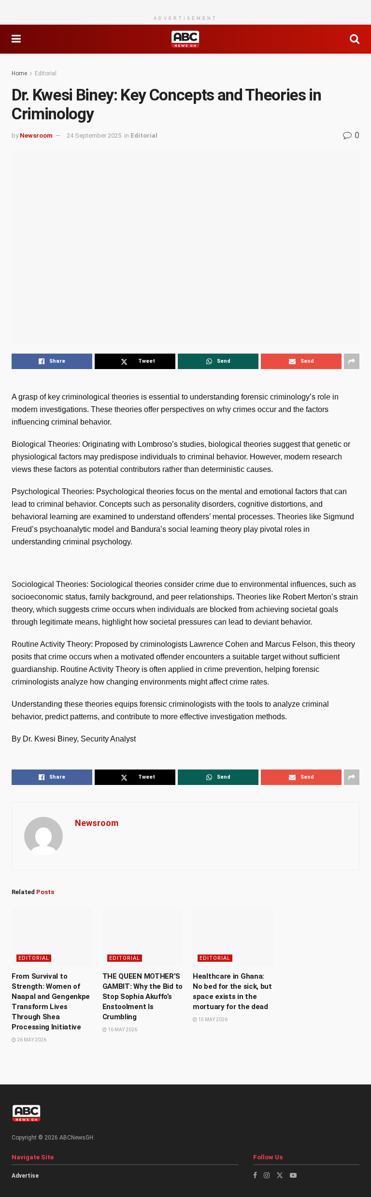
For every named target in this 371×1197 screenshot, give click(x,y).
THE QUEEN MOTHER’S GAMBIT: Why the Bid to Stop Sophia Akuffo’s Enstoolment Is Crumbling (142, 996)
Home (19, 73)
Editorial (46, 73)
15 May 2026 (212, 1019)
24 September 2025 (94, 135)
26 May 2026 (31, 1039)
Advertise (25, 1175)
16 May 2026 (122, 1029)
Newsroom (36, 135)
